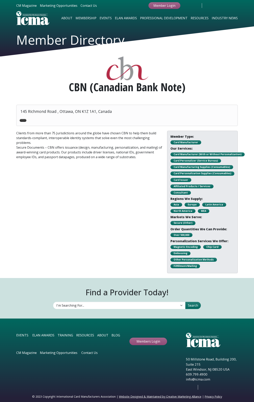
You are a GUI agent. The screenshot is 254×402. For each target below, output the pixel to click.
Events (106, 18)
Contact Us (89, 5)
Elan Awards (126, 18)
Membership (86, 18)
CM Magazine (26, 5)
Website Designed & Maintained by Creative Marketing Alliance (160, 396)
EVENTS (22, 335)
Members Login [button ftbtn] (148, 341)
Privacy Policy (213, 396)
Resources (200, 18)
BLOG (116, 335)
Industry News (225, 18)
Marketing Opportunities (58, 5)
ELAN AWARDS (43, 335)
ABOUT (102, 335)
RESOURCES (85, 335)
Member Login (164, 5)
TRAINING (65, 335)
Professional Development (164, 18)
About (66, 18)
